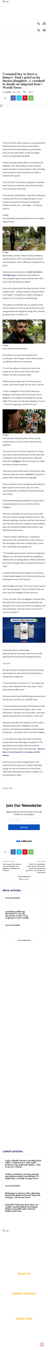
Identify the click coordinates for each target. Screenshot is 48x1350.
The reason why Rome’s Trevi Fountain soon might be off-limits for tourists (12, 867)
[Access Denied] (38, 901)
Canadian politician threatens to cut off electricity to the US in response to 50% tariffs (17, 914)
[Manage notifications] (42, 1344)
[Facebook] (13, 98)
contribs (8, 92)
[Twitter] (19, 98)
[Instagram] (19, 1266)
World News (7, 71)
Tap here (6, 663)
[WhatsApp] (30, 98)
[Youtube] (33, 1266)
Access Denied (12, 898)
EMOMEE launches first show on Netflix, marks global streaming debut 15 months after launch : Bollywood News (21, 1208)
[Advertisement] (24, 1044)
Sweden (29, 474)
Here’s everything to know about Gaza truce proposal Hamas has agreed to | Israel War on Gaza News (35, 868)
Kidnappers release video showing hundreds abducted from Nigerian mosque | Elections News (22, 1195)
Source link (7, 788)
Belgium (17, 461)
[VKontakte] (28, 1266)
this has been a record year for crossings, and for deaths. (24, 752)
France (41, 732)
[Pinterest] (25, 98)
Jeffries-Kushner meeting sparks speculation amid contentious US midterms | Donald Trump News (22, 1176)
